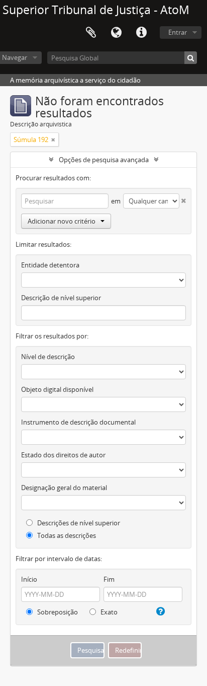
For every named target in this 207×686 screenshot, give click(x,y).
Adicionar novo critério (61, 221)
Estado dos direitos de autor (63, 454)
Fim (109, 579)
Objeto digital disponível (57, 389)
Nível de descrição (48, 356)
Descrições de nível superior (78, 522)
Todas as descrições (66, 535)
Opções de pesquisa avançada (104, 159)
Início (29, 579)
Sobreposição (57, 611)
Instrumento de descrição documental (78, 422)
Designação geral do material (64, 487)
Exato (108, 611)
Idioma (116, 32)
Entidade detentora (50, 264)
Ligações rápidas (141, 32)
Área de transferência (91, 32)
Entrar (177, 32)
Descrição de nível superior (61, 297)
